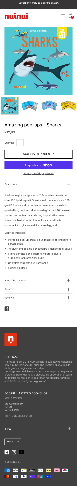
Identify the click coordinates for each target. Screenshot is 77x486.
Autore (8, 289)
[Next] (63, 60)
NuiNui (16, 462)
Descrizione (11, 184)
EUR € (10, 442)
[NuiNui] (16, 16)
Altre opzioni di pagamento (38, 173)
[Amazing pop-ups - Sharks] (10, 106)
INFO (7, 428)
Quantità (9, 142)
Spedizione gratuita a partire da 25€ (38, 2)
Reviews (9, 297)
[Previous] (13, 60)
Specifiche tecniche (15, 280)
